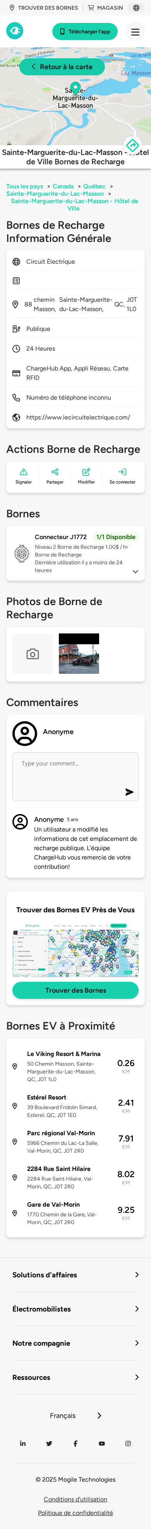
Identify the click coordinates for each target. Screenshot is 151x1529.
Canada (63, 186)
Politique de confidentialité (75, 1513)
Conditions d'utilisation (75, 1499)
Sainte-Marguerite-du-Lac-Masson (55, 193)
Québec (94, 186)
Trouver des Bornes (75, 990)
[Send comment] (129, 792)
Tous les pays (24, 186)
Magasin (110, 8)
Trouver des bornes (48, 8)
